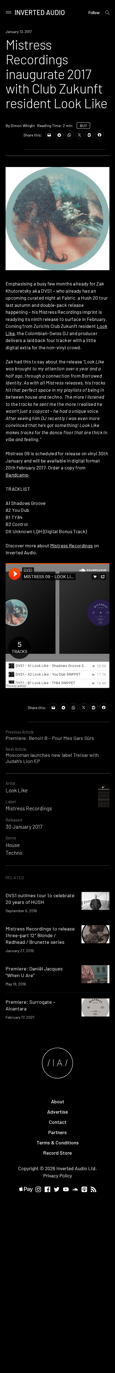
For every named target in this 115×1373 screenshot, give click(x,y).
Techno (14, 852)
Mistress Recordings (71, 545)
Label (11, 801)
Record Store (57, 1153)
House (13, 845)
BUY (83, 125)
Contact (57, 1122)
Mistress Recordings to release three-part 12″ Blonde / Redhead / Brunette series (40, 935)
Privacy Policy (57, 1175)
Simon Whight (23, 125)
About (57, 1101)
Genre (11, 837)
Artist (10, 783)
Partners (57, 1132)
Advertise (57, 1112)
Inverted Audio (40, 12)
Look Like (17, 790)
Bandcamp (17, 474)
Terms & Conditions (58, 1142)
